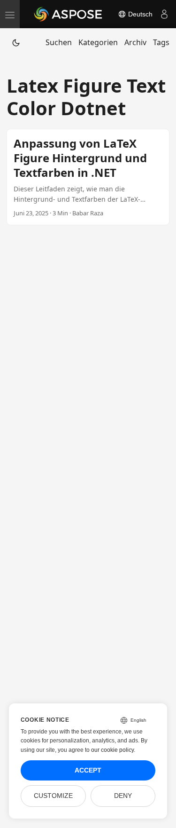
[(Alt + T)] (16, 42)
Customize (53, 795)
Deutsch (139, 14)
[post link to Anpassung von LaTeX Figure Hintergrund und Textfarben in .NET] (88, 177)
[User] (164, 14)
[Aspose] (68, 14)
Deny (123, 795)
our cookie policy (112, 750)
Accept (88, 770)
